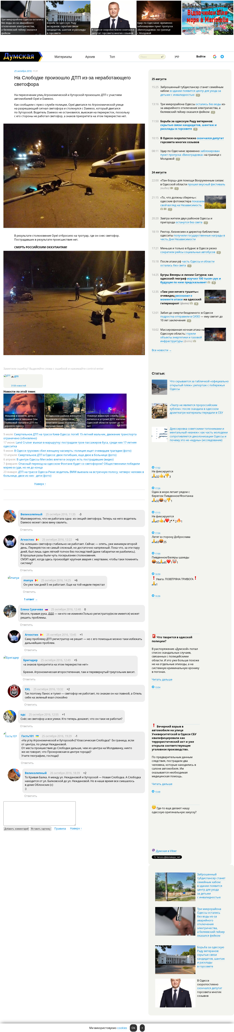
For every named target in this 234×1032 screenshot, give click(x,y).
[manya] (13, 578)
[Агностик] (9, 547)
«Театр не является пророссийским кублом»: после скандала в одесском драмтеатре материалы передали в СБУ (196, 409)
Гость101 (27, 736)
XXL (27, 689)
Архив (90, 56)
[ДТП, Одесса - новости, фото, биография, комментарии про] (6, 375)
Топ (112, 56)
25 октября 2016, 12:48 (66, 609)
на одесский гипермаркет (180, 301)
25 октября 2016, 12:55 (44, 714)
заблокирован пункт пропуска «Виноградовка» (190, 153)
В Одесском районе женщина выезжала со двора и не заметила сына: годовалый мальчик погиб (63, 421)
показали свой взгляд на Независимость (182, 203)
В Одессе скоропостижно (178, 138)
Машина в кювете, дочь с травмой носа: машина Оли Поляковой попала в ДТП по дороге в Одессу (21, 421)
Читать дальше (162, 679)
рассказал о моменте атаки (176, 297)
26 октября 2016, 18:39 (65, 773)
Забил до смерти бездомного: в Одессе (186, 313)
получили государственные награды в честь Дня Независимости (192, 237)
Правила (60, 828)
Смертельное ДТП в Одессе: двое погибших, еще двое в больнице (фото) (67, 455)
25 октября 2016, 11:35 (61, 514)
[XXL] (14, 696)
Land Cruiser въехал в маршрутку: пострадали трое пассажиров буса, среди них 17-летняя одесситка (70, 444)
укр (177, 56)
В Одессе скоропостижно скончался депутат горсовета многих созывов (113, 31)
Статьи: (158, 373)
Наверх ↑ (40, 484)
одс (23, 714)
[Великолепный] (9, 522)
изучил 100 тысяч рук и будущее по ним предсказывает (190, 280)
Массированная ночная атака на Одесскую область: (182, 331)
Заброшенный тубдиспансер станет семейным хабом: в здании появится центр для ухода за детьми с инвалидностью (211, 885)
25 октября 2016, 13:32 (48, 689)
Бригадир (30, 660)
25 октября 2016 (23, 70)
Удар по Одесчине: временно (180, 151)
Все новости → (162, 350)
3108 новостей (18, 385)
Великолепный (31, 514)
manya (28, 580)
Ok (133, 1028)
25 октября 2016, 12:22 (57, 539)
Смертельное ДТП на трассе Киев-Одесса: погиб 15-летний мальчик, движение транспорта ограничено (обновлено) (70, 436)
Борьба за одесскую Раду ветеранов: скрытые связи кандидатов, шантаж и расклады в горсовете (66, 28)
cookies (122, 1028)
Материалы (63, 56)
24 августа (159, 172)
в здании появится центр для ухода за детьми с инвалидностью (190, 92)
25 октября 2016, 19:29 (57, 736)
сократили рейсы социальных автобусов (187, 252)
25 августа (159, 79)
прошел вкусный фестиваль (206, 184)
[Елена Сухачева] (9, 617)
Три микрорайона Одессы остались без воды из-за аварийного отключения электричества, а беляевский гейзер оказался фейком (22, 26)
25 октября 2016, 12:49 (56, 660)
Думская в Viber (166, 851)
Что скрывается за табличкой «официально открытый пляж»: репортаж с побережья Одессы (199, 385)
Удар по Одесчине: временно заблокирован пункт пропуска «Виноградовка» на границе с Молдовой (155, 28)
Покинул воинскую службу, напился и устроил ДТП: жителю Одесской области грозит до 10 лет (106, 421)
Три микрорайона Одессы (178, 104)
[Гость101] (10, 736)
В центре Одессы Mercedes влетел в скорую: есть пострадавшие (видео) (65, 459)
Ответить (26, 530)
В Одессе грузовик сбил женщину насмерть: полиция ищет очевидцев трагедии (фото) (72, 451)
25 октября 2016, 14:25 (56, 580)
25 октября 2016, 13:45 (61, 635)
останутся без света (189, 222)
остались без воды (208, 104)
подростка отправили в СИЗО (180, 316)
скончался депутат (210, 138)
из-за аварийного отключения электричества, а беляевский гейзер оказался (193, 108)
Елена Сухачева (32, 609)
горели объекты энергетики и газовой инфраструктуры (181, 337)
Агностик (27, 539)
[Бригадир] (11, 657)
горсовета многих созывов (179, 142)
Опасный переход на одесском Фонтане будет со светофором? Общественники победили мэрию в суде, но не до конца (71, 465)
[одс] (9, 722)
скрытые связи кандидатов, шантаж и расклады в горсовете (188, 127)
